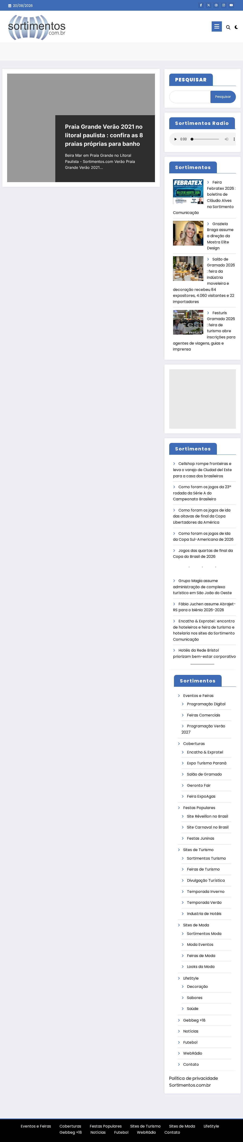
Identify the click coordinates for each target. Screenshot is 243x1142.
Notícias (190, 1031)
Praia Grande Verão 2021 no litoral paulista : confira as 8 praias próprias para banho (104, 135)
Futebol (190, 1042)
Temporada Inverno (205, 891)
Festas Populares (199, 807)
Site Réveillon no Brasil (207, 816)
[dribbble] (216, 5)
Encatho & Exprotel (205, 752)
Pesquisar (223, 96)
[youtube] (231, 5)
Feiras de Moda (201, 955)
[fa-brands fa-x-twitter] (208, 5)
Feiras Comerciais (203, 715)
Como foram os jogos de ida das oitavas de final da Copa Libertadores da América (201, 516)
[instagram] (224, 5)
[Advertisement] (202, 399)
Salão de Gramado (204, 774)
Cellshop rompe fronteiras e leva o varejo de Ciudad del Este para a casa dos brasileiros (202, 470)
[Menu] (217, 26)
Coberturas (194, 743)
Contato (191, 1064)
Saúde (192, 1008)
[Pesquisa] (228, 27)
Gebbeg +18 (194, 1020)
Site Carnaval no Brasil (208, 827)
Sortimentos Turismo (206, 858)
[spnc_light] (236, 26)
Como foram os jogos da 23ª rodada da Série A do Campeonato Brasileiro (202, 493)
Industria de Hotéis (204, 913)
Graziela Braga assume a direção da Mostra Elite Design (220, 236)
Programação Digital (206, 704)
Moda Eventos (200, 944)
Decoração (197, 986)
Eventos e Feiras (198, 695)
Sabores (194, 997)
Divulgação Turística (206, 880)
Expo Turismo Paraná (206, 763)
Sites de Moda (196, 925)
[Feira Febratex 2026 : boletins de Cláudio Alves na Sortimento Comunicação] (188, 191)
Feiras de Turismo (203, 869)
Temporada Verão (204, 902)
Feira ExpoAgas (201, 796)
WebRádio (192, 1053)
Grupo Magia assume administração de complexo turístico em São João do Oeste (202, 587)
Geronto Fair (199, 785)
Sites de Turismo (198, 850)
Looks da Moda (201, 966)
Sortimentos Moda (204, 933)
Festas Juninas (200, 838)
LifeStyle (191, 978)
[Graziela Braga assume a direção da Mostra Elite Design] (188, 233)
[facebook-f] (201, 5)
